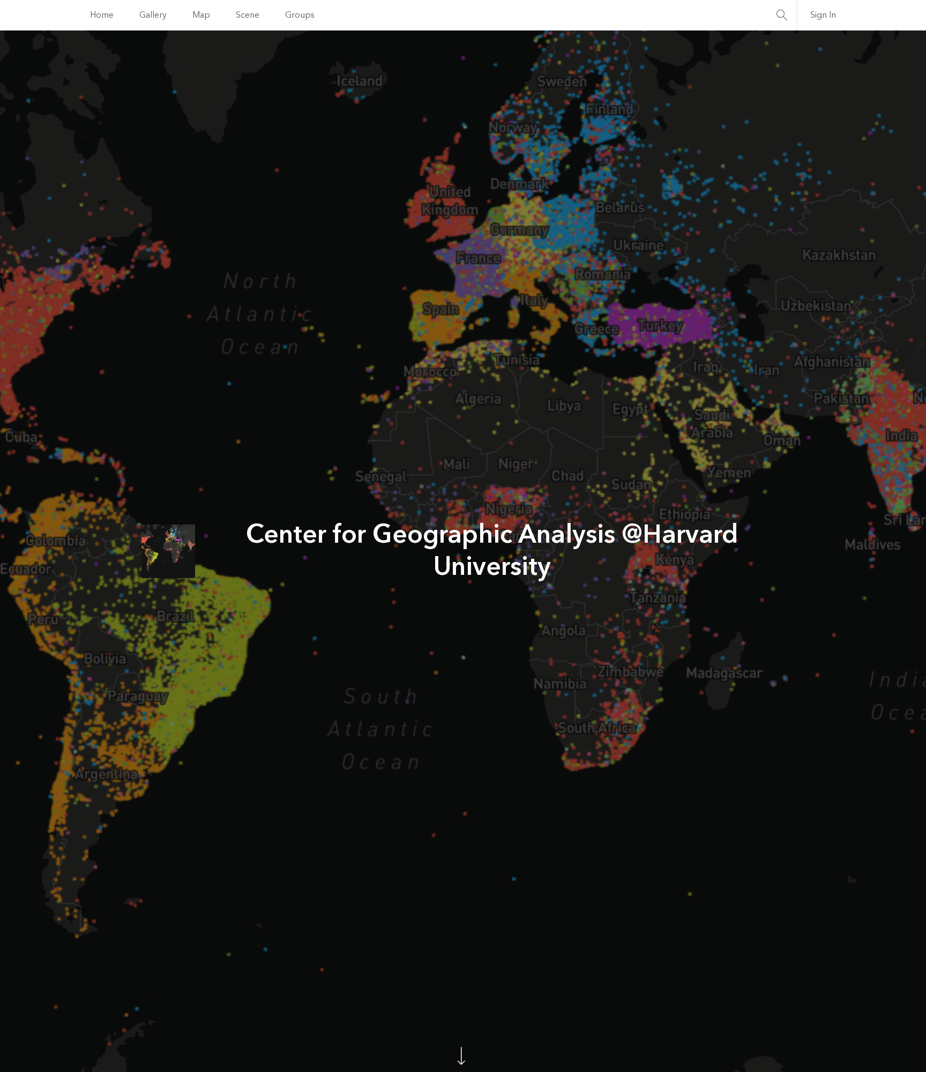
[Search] (782, 15)
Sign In (823, 15)
